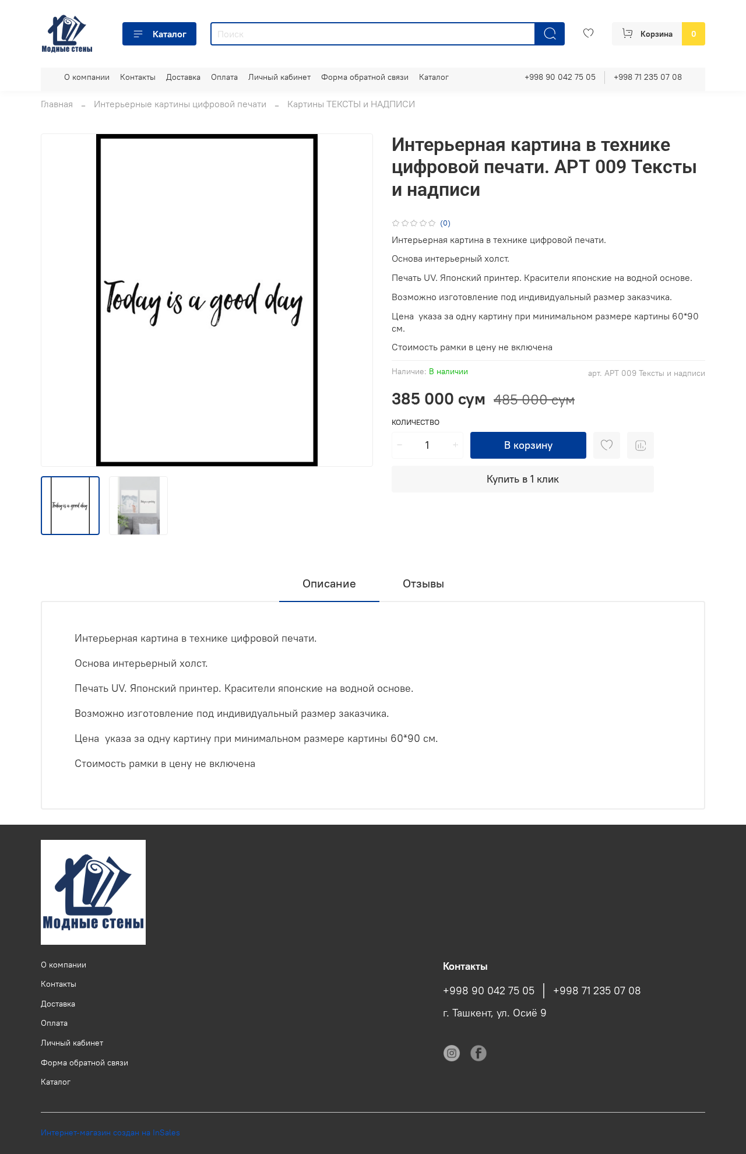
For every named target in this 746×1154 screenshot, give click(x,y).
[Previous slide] (59, 300)
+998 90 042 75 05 (560, 77)
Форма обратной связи (365, 77)
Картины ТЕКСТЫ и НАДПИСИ (351, 104)
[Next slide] (354, 300)
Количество (415, 422)
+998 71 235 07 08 (648, 77)
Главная (57, 104)
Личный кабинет (279, 77)
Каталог (169, 34)
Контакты (138, 77)
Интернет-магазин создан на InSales (110, 1132)
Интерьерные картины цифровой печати (180, 104)
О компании (87, 77)
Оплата (224, 77)
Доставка (183, 77)
